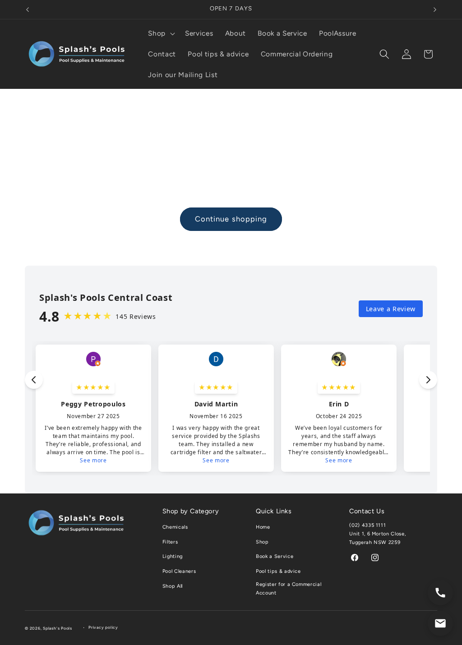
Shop (262, 542)
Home (263, 527)
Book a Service (274, 556)
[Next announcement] (435, 9)
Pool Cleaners (179, 571)
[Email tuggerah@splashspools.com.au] (440, 623)
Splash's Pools (57, 628)
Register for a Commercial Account (289, 588)
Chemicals (175, 527)
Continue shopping (231, 218)
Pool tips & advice (278, 571)
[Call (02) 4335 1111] (440, 592)
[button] (160, 33)
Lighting (172, 556)
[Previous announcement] (27, 9)
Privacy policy (103, 627)
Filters (170, 542)
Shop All (172, 586)
